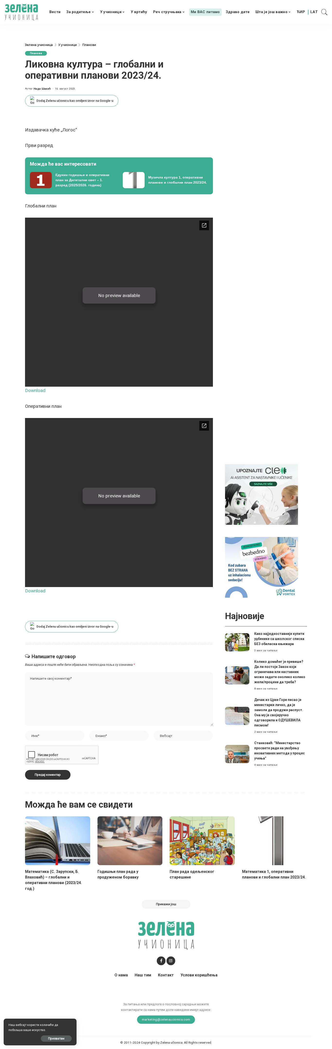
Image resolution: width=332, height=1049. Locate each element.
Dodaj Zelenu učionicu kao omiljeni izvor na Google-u (74, 100)
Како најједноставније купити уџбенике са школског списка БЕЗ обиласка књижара (279, 639)
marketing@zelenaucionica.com (166, 1019)
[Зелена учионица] (21, 12)
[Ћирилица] (301, 12)
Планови (36, 53)
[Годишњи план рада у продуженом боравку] (130, 840)
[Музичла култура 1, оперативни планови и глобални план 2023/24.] (165, 180)
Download (35, 390)
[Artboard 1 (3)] (261, 494)
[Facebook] (161, 960)
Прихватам (56, 1038)
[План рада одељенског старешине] (202, 840)
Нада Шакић (42, 88)
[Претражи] (324, 12)
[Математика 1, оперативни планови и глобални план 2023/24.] (274, 840)
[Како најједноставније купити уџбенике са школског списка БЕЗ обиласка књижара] (237, 642)
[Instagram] (170, 960)
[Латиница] (314, 12)
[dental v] (261, 567)
